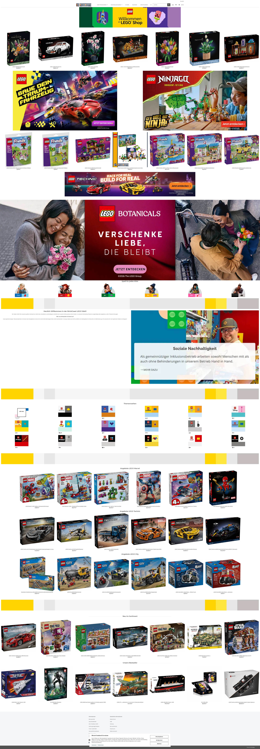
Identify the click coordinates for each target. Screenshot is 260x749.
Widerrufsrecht (113, 731)
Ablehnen (159, 743)
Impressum (94, 745)
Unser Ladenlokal (93, 728)
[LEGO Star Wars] (108, 441)
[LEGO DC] (151, 441)
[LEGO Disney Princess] (238, 412)
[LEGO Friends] (108, 427)
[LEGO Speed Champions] (65, 441)
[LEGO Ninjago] (195, 101)
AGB (111, 721)
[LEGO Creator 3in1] (195, 412)
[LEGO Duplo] (65, 427)
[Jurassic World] (195, 427)
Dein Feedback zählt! (93, 724)
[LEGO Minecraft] (238, 427)
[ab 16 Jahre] (238, 290)
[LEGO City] (108, 412)
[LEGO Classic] (151, 412)
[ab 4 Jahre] (65, 290)
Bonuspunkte (92, 719)
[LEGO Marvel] (195, 441)
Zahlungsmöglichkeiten (94, 726)
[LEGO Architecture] (65, 412)
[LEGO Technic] (130, 184)
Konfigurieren (159, 740)
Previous (3, 50)
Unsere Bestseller (130, 663)
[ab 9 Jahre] (151, 290)
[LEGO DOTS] (21, 427)
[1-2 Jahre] (21, 290)
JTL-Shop (253, 747)
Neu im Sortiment (130, 616)
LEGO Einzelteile (144, 4)
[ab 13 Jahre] (195, 290)
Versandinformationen (94, 731)
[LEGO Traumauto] (65, 101)
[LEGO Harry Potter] (151, 427)
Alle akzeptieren (159, 736)
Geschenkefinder (92, 721)
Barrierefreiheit (113, 726)
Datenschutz (101, 745)
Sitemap (112, 724)
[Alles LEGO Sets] (21, 412)
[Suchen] (168, 4)
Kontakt (182, 1)
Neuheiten (134, 4)
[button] (172, 4)
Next (257, 50)
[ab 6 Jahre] (108, 290)
